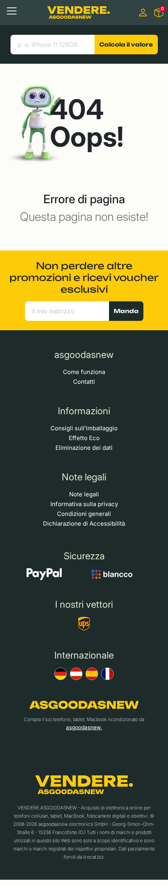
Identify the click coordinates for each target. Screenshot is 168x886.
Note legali (84, 494)
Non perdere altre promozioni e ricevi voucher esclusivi (84, 277)
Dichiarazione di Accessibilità (84, 523)
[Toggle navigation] (12, 11)
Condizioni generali (84, 513)
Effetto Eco (84, 438)
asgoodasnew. (84, 727)
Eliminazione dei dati (84, 447)
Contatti (84, 381)
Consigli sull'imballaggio (84, 428)
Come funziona (84, 372)
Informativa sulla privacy (84, 504)
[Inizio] (78, 12)
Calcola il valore (126, 44)
